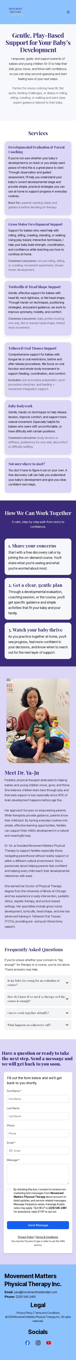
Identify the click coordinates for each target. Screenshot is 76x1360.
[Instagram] (38, 1343)
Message (13, 1160)
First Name (14, 1091)
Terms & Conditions (46, 1237)
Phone (11, 1125)
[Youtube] (48, 1343)
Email (11, 1142)
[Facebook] (27, 1343)
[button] (68, 12)
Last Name (13, 1108)
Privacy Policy (26, 1237)
